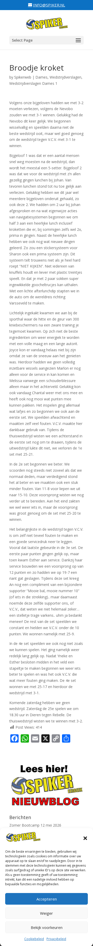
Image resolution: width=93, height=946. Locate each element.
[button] (85, 838)
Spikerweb (22, 77)
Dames (41, 77)
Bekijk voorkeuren (47, 927)
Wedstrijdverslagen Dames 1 (33, 83)
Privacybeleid (56, 939)
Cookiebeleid (34, 939)
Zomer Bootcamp (24, 825)
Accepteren (46, 899)
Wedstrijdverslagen (65, 77)
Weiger (46, 913)
